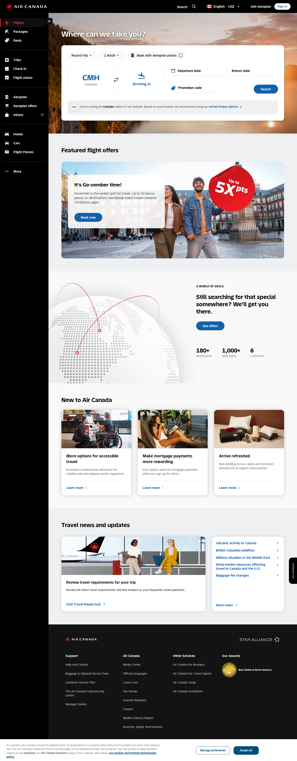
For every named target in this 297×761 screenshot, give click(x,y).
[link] (261, 6)
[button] (90, 79)
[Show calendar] (173, 70)
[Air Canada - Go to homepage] (26, 6)
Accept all (246, 750)
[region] (148, 750)
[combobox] (200, 70)
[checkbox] (156, 55)
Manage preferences (213, 750)
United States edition (223, 106)
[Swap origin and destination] (116, 80)
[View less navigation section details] (49, 21)
